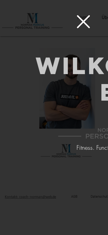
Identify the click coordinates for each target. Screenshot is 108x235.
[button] (83, 21)
